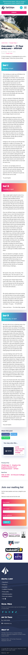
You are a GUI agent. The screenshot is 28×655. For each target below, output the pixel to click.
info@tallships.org (7, 623)
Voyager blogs (13, 42)
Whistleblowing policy (7, 594)
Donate (14, 12)
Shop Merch (5, 582)
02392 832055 (6, 620)
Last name (6, 509)
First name (6, 502)
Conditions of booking (7, 589)
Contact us (4, 584)
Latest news (4, 42)
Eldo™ (8, 652)
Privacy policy (5, 591)
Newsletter (4, 587)
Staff (3, 598)
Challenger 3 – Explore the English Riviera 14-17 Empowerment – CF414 (11, 467)
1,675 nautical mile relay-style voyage (19, 449)
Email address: (7, 515)
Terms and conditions (7, 596)
